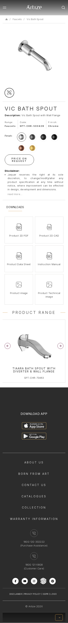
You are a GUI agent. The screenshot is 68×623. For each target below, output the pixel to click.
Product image (19, 293)
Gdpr (46, 594)
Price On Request (19, 159)
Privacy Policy (32, 594)
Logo (53, 594)
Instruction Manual (49, 264)
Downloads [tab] (15, 207)
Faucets (17, 19)
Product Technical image (49, 295)
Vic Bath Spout (35, 19)
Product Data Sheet (19, 264)
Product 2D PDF (18, 235)
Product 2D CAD (49, 235)
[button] (60, 346)
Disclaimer (15, 594)
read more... (15, 194)
